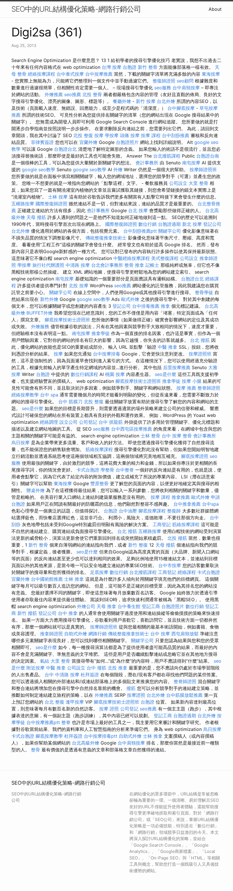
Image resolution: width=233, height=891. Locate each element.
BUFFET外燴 (39, 313)
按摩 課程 (151, 135)
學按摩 (111, 135)
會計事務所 (147, 163)
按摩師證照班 (203, 169)
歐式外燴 (130, 299)
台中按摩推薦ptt (43, 722)
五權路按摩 (22, 203)
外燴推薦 (54, 94)
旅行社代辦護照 (48, 265)
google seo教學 (38, 169)
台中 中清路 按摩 (62, 674)
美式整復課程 (164, 258)
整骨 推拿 (134, 265)
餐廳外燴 (122, 101)
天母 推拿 (106, 606)
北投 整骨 (92, 94)
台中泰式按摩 (70, 74)
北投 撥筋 (177, 538)
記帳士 (152, 265)
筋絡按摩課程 (99, 449)
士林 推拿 (74, 579)
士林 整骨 (150, 436)
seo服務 (162, 87)
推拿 (165, 306)
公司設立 (178, 183)
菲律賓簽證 (42, 142)
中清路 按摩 (78, 265)
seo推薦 (72, 94)
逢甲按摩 (75, 702)
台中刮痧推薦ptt (140, 231)
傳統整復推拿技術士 (106, 238)
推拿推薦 (181, 497)
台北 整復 (54, 702)
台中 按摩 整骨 (177, 436)
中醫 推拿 (167, 347)
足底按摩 (99, 572)
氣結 (44, 661)
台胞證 (129, 67)
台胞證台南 (207, 156)
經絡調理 (49, 422)
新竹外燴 (49, 299)
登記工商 (151, 606)
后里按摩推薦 (176, 367)
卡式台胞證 (87, 470)
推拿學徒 (100, 333)
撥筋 (131, 688)
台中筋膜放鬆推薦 (184, 695)
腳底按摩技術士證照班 (67, 320)
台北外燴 (166, 101)
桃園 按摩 (115, 374)
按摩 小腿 (191, 381)
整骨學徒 (204, 292)
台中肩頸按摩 (186, 87)
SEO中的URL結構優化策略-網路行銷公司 (76, 9)
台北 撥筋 (200, 340)
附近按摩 (35, 668)
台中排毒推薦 (145, 306)
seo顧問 (185, 81)
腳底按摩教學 (49, 736)
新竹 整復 (138, 545)
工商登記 (162, 524)
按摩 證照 (109, 709)
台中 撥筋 (96, 668)
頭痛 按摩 (130, 135)
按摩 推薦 (186, 388)
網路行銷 (97, 633)
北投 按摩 (78, 285)
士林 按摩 (58, 197)
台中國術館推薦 (47, 579)
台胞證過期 (169, 224)
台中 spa (49, 395)
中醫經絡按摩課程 (131, 258)
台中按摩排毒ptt (100, 736)
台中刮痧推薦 (175, 135)
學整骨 (107, 470)
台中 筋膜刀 (70, 401)
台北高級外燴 (85, 743)
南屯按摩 (191, 163)
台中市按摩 (169, 565)
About (215, 9)
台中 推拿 (68, 613)
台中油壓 (128, 511)
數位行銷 (147, 224)
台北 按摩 (138, 210)
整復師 (174, 511)
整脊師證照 (208, 388)
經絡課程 (187, 572)
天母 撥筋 (36, 217)
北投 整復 (83, 135)
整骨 (35, 750)
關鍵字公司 (169, 231)
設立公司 (68, 422)
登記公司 (212, 224)
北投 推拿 (117, 668)
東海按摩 (211, 74)
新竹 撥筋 (27, 613)
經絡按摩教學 (25, 395)
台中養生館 (129, 606)
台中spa (210, 504)
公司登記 (88, 422)
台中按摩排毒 (106, 354)
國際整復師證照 (51, 203)
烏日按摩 (20, 442)
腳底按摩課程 (152, 511)
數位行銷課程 (84, 374)
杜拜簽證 (90, 674)
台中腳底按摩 (181, 108)
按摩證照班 (200, 354)
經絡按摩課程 (41, 74)
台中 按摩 (160, 633)
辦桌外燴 (35, 490)
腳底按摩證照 (194, 456)
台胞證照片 (127, 142)
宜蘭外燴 (88, 142)
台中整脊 (125, 470)
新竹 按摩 (145, 101)
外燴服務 (40, 326)
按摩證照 (136, 695)
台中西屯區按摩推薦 (131, 429)
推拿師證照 (51, 633)
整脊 (65, 722)
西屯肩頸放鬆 (185, 633)
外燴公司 (86, 606)
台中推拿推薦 (187, 504)
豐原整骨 (99, 483)
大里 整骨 (198, 183)
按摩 (98, 135)
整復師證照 (164, 81)
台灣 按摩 (111, 67)
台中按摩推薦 (99, 74)
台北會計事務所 (107, 265)
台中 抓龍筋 (111, 422)
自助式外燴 (75, 633)
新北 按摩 (192, 224)
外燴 (117, 169)
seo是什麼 (165, 374)
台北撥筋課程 (166, 156)
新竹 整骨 (147, 67)
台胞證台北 (65, 149)
